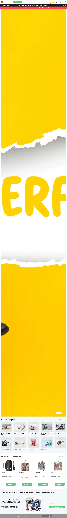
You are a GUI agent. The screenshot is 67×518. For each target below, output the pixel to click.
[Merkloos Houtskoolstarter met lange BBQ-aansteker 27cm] (9, 465)
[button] (32, 415)
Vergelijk (10, 476)
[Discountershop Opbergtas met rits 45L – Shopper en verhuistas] (41, 465)
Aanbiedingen (6, 5)
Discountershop (21, 472)
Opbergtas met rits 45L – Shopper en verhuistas (40, 474)
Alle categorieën (62, 419)
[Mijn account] (60, 2)
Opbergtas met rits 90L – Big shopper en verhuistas (57, 474)
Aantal (47, 507)
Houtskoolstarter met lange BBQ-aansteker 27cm (8, 474)
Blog (1, 5)
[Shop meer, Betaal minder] (6, 2)
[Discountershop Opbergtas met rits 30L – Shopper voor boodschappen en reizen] (25, 465)
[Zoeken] (46, 2)
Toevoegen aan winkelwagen (56, 507)
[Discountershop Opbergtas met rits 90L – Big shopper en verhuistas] (58, 465)
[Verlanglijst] (62, 2)
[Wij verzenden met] (52, 2)
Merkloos (3, 472)
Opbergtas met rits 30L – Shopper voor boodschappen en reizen (25, 475)
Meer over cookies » (56, 516)
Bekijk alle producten (61, 456)
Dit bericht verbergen (47, 516)
